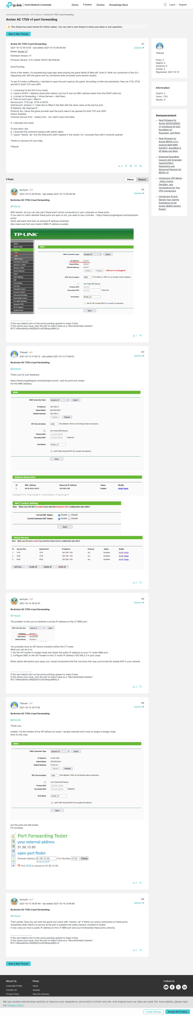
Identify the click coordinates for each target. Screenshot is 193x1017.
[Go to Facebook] (172, 987)
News (35, 986)
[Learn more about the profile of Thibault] (15, 354)
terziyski (24, 190)
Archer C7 (23, 51)
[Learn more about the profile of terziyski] (15, 191)
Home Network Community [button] (38, 4)
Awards (36, 990)
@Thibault (16, 206)
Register (183, 5)
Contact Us (11, 990)
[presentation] (14, 192)
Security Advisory (41, 994)
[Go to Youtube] (166, 987)
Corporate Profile (14, 986)
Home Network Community (17, 14)
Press (36, 981)
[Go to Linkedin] (184, 987)
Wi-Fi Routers (37, 14)
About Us (11, 981)
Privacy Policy (12, 994)
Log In (172, 5)
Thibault (24, 352)
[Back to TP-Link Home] (14, 4)
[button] (75, 4)
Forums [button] (87, 4)
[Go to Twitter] (178, 987)
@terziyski (16, 368)
